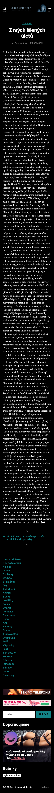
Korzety (7, 656)
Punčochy (8, 663)
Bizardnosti (9, 615)
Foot (5, 648)
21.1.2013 (38, 43)
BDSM (6, 596)
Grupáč (7, 577)
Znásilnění (9, 589)
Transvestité (10, 634)
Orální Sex (9, 637)
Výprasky (8, 645)
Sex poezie (9, 652)
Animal (7, 592)
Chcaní (7, 630)
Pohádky (8, 611)
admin (24, 43)
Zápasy (7, 667)
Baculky (7, 626)
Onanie (7, 607)
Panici (6, 604)
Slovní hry (8, 675)
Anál (5, 622)
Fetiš (5, 641)
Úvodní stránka (11, 559)
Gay (5, 585)
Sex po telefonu (12, 563)
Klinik (6, 619)
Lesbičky (8, 600)
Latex (6, 671)
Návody (7, 660)
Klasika (27, 23)
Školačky (8, 574)
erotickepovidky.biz (21, 787)
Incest (6, 570)
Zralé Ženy (9, 581)
